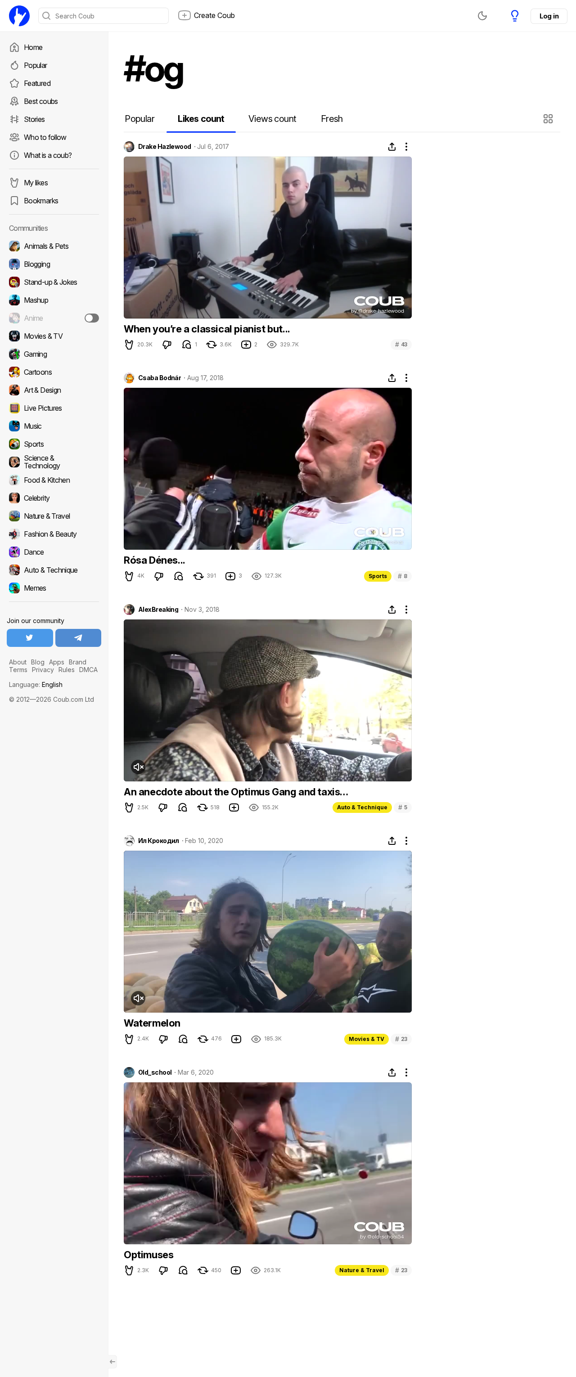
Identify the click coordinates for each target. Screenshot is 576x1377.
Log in (549, 16)
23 (401, 1039)
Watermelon (152, 1023)
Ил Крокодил (158, 841)
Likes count (201, 118)
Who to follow (45, 137)
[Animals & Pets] (54, 246)
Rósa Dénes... (154, 560)
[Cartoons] (54, 372)
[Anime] (54, 318)
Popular (35, 65)
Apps (56, 662)
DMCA (88, 669)
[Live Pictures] (54, 408)
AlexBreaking (158, 609)
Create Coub (214, 15)
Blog (38, 662)
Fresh (332, 118)
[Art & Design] (54, 390)
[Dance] (54, 552)
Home (33, 47)
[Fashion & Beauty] (54, 534)
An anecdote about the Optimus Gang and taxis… (236, 792)
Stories (34, 119)
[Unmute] (138, 767)
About (18, 662)
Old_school (154, 1072)
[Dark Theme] (482, 16)
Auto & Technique (362, 807)
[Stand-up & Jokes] (54, 282)
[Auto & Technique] (54, 570)
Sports (378, 576)
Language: (36, 684)
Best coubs (41, 101)
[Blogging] (54, 264)
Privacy (43, 669)
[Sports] (54, 444)
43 (401, 344)
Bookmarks (41, 200)
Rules (66, 669)
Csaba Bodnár (159, 378)
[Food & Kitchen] (54, 480)
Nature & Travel (361, 1270)
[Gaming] (54, 354)
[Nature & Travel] (54, 516)
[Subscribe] (92, 318)
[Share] (392, 146)
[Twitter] (30, 638)
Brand (77, 662)
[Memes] (54, 588)
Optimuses (148, 1254)
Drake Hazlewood (164, 147)
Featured (37, 83)
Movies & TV (366, 1039)
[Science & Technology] (54, 462)
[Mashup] (54, 300)
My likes (36, 182)
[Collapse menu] (112, 1361)
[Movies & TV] (54, 336)
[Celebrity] (54, 498)
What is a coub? (48, 155)
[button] (549, 118)
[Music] (54, 426)
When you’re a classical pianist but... (207, 329)
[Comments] (186, 344)
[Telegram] (78, 638)
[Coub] (19, 15)
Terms (18, 669)
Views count (272, 118)
